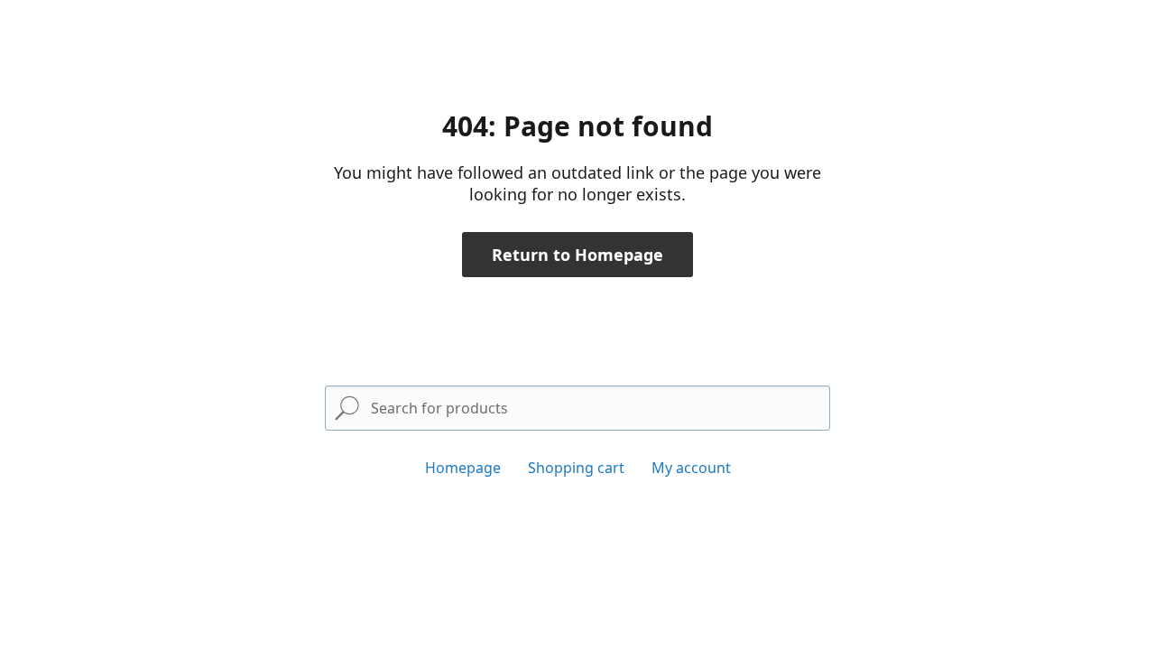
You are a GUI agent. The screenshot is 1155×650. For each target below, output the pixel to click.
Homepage (463, 468)
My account (691, 468)
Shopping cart (576, 468)
